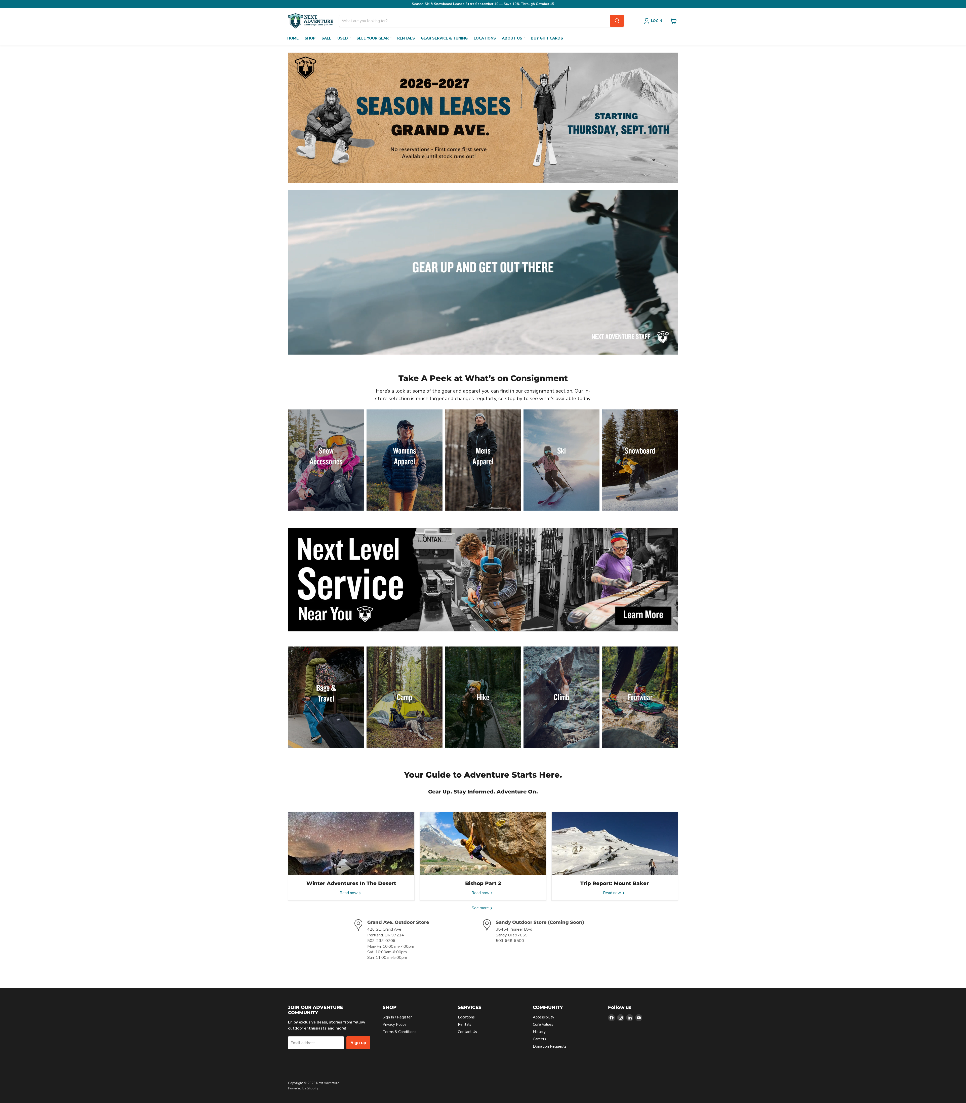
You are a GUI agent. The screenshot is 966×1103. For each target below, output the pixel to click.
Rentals (406, 38)
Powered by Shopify (303, 1088)
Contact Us (467, 1031)
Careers (539, 1039)
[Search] (617, 21)
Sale (326, 38)
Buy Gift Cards (547, 38)
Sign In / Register (397, 1017)
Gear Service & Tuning (444, 38)
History (539, 1031)
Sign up (358, 1043)
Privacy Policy (394, 1024)
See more (481, 908)
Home (293, 38)
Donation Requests (550, 1046)
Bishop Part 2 (483, 883)
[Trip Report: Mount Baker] (615, 843)
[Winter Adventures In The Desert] (351, 843)
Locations (485, 38)
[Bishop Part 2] (483, 843)
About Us (512, 38)
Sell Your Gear (372, 38)
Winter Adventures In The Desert (351, 883)
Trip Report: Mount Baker (614, 883)
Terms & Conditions (399, 1031)
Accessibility (543, 1017)
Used (342, 38)
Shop (310, 38)
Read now (349, 893)
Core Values (543, 1024)
